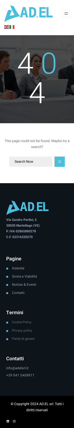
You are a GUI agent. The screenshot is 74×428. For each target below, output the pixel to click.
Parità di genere (23, 338)
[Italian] (12, 26)
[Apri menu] (66, 13)
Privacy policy (22, 330)
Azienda (18, 268)
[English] (6, 26)
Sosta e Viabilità (24, 276)
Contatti (18, 292)
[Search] (59, 162)
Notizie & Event (23, 284)
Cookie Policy (21, 322)
